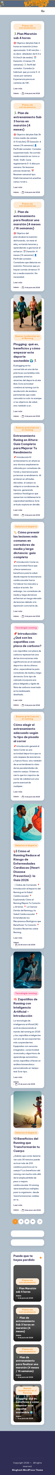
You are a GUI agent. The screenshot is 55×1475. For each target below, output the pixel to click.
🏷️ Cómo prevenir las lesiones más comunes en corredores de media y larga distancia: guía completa (26, 544)
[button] (39, 1221)
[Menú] (42, 11)
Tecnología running (26, 628)
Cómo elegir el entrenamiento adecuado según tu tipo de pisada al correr (26, 733)
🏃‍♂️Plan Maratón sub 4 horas (26, 1290)
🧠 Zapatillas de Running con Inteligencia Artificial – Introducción (25, 1007)
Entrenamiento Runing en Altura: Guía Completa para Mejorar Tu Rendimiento (25, 444)
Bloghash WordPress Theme (27, 1470)
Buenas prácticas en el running (27, 429)
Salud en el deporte (26, 526)
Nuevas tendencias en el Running (27, 337)
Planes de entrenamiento (27, 27)
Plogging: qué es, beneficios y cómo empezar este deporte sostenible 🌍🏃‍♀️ (26, 352)
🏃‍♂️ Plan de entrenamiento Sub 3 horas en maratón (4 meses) (27, 121)
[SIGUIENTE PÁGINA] (39, 1221)
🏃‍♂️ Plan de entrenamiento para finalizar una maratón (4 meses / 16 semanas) (27, 220)
